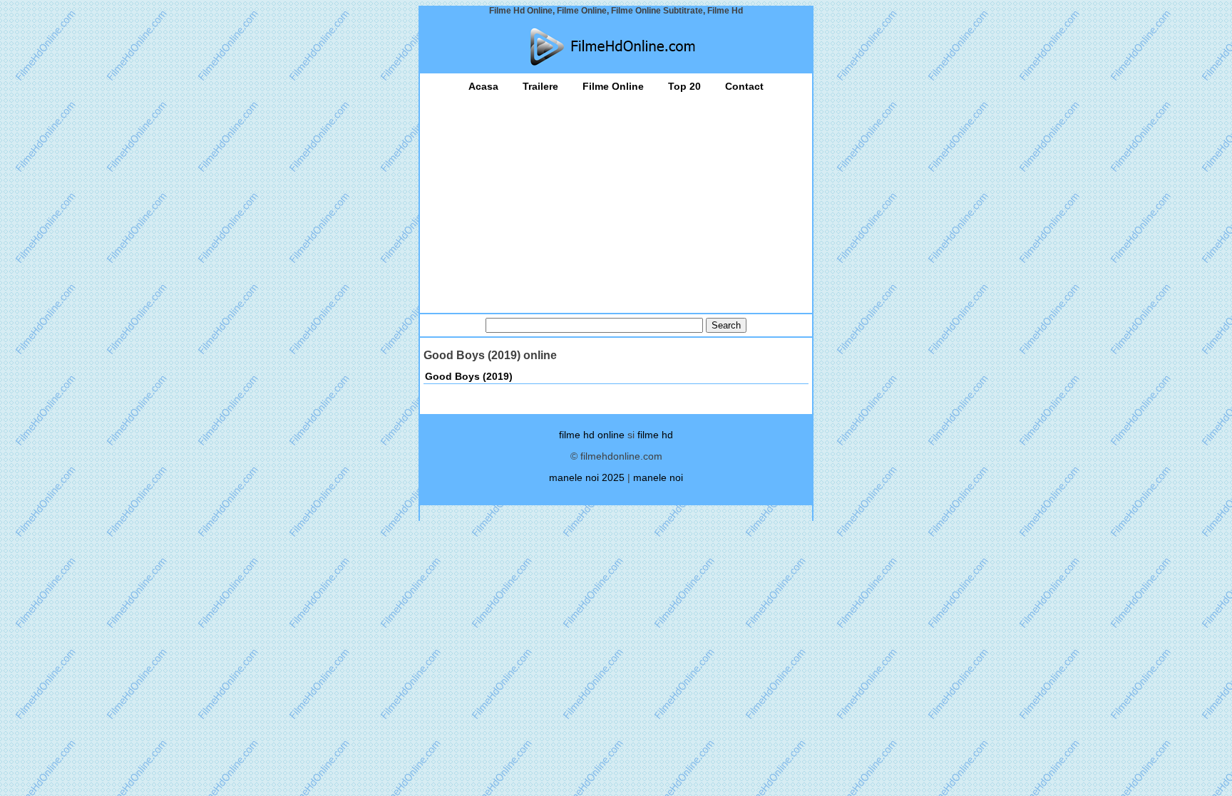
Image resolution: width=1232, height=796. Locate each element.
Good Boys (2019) (469, 376)
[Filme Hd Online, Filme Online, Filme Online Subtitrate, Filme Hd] (616, 46)
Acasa (483, 86)
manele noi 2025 (587, 477)
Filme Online (613, 86)
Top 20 (684, 86)
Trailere (540, 86)
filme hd (655, 434)
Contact (744, 86)
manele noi (658, 477)
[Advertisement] (616, 199)
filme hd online (592, 434)
